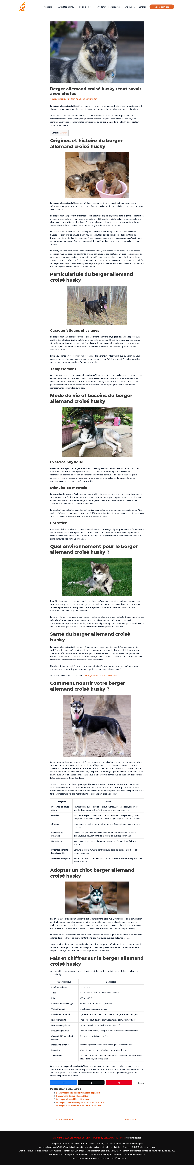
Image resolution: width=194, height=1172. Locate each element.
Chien (53, 98)
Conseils (48, 6)
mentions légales (133, 1137)
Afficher (63, 133)
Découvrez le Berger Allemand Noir (72, 1096)
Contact (142, 6)
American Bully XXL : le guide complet (139, 1147)
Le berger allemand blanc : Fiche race (100, 675)
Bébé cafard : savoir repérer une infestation (69, 1154)
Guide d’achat (85, 6)
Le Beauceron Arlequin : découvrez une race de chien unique (118, 1154)
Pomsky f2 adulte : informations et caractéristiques (120, 1143)
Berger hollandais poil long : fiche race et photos (78, 1092)
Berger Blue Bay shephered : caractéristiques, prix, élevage (90, 1150)
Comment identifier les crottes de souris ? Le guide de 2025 (147, 1150)
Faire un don (129, 6)
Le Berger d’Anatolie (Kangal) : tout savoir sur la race (80, 1102)
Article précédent (63, 1119)
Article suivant (132, 1119)
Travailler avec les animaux (107, 6)
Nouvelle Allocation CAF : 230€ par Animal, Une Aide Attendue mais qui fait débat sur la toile (79, 1147)
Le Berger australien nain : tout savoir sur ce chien (78, 1105)
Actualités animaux (66, 6)
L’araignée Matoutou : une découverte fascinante (72, 1143)
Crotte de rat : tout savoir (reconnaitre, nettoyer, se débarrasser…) (97, 1158)
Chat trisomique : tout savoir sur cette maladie (40, 1150)
